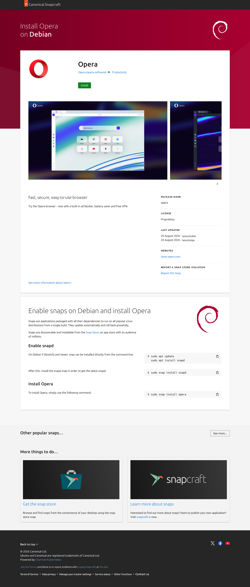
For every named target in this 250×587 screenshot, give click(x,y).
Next (217, 184)
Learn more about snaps (152, 504)
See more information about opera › (50, 282)
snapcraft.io (144, 516)
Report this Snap (171, 273)
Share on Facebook (220, 543)
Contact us (142, 574)
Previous (208, 184)
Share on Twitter (213, 543)
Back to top (28, 544)
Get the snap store (39, 504)
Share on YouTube (228, 543)
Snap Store (92, 332)
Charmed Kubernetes (48, 559)
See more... (220, 433)
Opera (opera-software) (92, 72)
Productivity (119, 72)
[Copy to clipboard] (217, 356)
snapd (81, 566)
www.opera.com (170, 256)
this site (103, 566)
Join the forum (28, 566)
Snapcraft (90, 566)
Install (84, 85)
